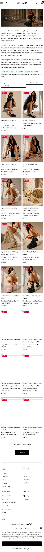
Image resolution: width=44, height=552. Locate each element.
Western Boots (5, 254)
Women (3, 123)
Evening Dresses (15, 339)
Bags (19, 71)
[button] (41, 528)
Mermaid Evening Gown (30, 342)
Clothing (10, 71)
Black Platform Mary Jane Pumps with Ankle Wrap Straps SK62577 (32, 303)
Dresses (9, 339)
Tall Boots (14, 252)
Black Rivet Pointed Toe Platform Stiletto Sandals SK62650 (8, 128)
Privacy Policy (27, 549)
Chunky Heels (30, 252)
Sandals (25, 120)
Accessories (27, 71)
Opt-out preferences (16, 548)
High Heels (4, 120)
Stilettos (14, 120)
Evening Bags (30, 208)
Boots (24, 252)
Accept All (22, 544)
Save (5, 93)
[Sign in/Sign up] (37, 2)
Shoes (15, 71)
